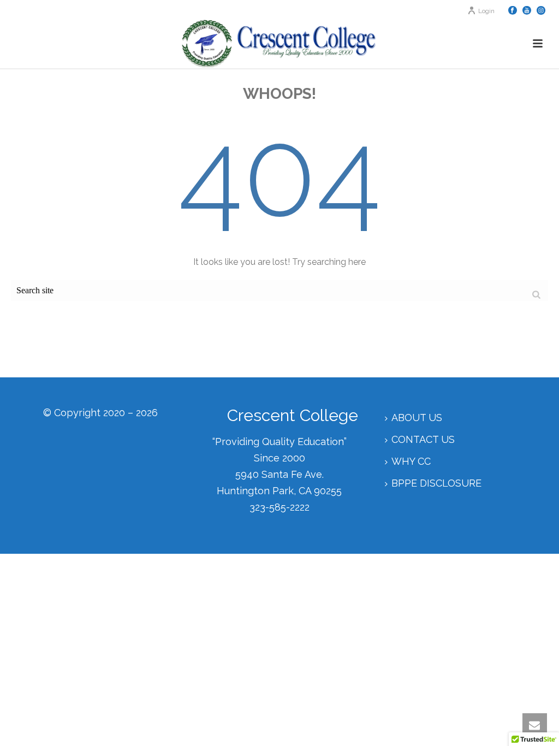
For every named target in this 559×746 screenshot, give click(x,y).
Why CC (411, 461)
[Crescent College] (279, 43)
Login (486, 11)
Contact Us (423, 439)
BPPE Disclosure (436, 483)
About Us (416, 417)
